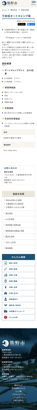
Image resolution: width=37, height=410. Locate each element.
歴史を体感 (10, 236)
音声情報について (18, 388)
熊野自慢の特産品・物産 (15, 230)
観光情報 (9, 248)
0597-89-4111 (16, 357)
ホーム (4, 10)
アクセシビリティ (18, 394)
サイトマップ (18, 397)
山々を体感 (10, 219)
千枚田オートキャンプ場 (15, 207)
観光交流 (14, 10)
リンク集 (18, 391)
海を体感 (9, 213)
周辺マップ (18, 385)
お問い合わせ (18, 400)
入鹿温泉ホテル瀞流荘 (14, 203)
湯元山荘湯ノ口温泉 (14, 200)
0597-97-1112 (16, 369)
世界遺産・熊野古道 (13, 225)
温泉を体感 (25, 10)
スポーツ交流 (11, 242)
